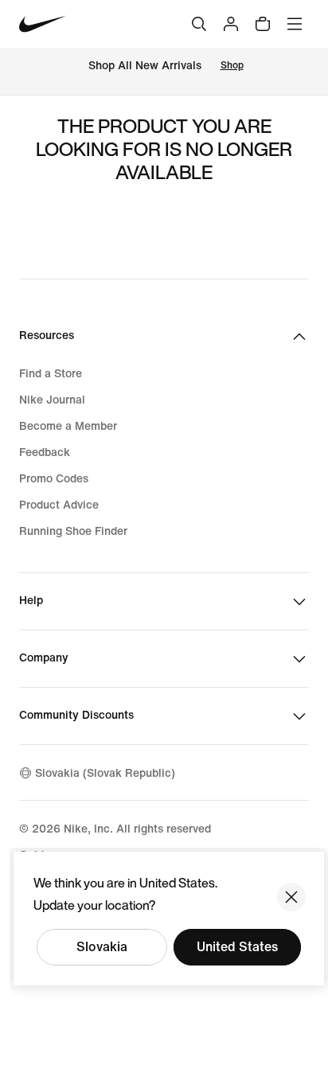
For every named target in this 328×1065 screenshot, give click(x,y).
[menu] (294, 24)
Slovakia (101, 947)
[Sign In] (231, 24)
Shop (232, 65)
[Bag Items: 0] (262, 24)
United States (237, 947)
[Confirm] (291, 897)
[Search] (199, 24)
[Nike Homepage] (42, 24)
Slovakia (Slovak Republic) (105, 773)
